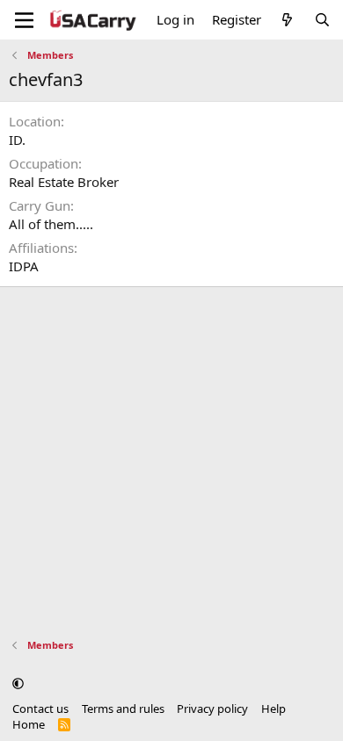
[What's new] (287, 20)
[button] (18, 683)
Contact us (40, 708)
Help (273, 708)
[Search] (322, 20)
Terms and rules (123, 708)
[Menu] (24, 20)
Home (28, 724)
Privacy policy (212, 708)
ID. (17, 139)
